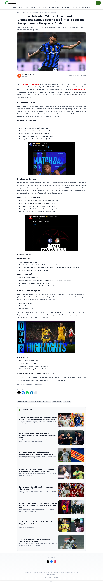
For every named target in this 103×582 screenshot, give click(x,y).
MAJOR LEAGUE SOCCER (33, 7)
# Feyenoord (46, 401)
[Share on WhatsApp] (27, 392)
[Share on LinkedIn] (31, 392)
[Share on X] (19, 392)
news (23, 12)
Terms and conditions (47, 569)
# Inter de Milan (57, 401)
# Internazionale (22, 401)
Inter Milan (25, 84)
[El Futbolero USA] (12, 3)
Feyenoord (35, 84)
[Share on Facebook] (23, 392)
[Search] (98, 3)
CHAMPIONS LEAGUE (67, 7)
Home (19, 12)
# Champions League (35, 401)
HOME (14, 7)
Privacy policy (58, 569)
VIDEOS (21, 7)
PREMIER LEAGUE (54, 7)
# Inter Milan (67, 401)
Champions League (78, 89)
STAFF (78, 7)
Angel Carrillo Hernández (29, 74)
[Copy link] (35, 392)
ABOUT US (85, 7)
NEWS (44, 7)
